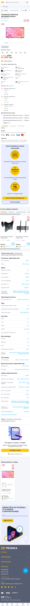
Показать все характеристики (8, 414)
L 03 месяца (5, 126)
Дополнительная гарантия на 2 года (12, 115)
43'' (3, 484)
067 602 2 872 (4, 574)
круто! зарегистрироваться (15, 198)
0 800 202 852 (4, 569)
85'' (25, 52)
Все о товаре (4, 10)
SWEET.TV (6, 123)
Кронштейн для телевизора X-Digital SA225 (7, 237)
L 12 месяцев (21, 126)
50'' (16, 52)
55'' (11, 52)
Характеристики (14, 10)
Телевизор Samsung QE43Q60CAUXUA (6, 490)
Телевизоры (5, 6)
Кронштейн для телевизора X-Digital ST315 (22, 237)
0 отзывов (5, 20)
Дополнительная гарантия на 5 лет (12, 120)
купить (12, 243)
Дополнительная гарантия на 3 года (12, 117)
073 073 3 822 (4, 571)
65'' (7, 52)
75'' (20, 52)
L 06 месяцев (13, 126)
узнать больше (15, 202)
